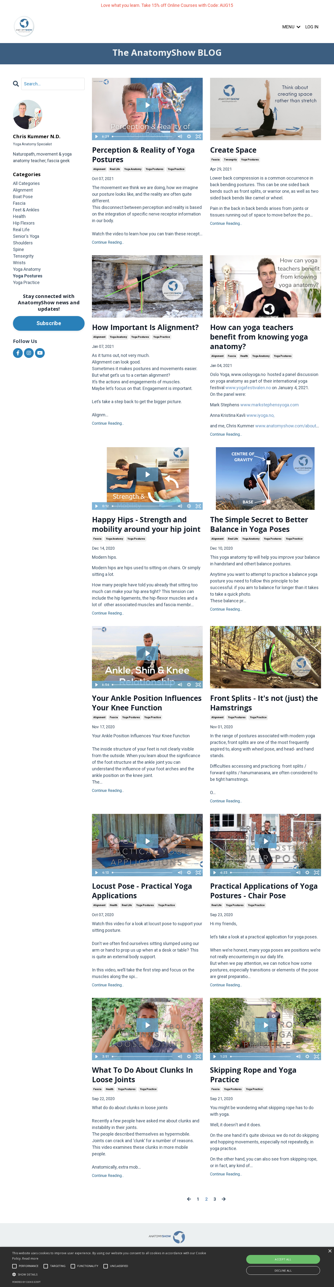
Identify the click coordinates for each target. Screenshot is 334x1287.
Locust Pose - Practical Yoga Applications (142, 890)
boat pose (23, 196)
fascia (216, 159)
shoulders (23, 242)
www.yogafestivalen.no (248, 387)
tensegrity (230, 159)
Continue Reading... (108, 242)
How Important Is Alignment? (145, 327)
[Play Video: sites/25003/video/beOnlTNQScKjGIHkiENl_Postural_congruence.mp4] (147, 105)
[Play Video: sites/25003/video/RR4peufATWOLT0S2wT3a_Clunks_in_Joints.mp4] (147, 1025)
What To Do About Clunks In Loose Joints (142, 1074)
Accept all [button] (283, 1259)
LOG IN (312, 26)
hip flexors (24, 223)
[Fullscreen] (198, 136)
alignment (99, 169)
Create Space (233, 150)
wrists (19, 262)
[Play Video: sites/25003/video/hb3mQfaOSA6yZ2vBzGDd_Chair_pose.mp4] (266, 841)
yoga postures (154, 169)
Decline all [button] (283, 1270)
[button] (112, 1274)
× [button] (330, 1251)
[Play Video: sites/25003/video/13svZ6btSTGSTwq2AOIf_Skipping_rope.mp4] (266, 1025)
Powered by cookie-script (26, 1282)
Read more (30, 1258)
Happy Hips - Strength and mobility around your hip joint (146, 524)
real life (115, 169)
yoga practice (176, 169)
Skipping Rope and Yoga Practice (253, 1074)
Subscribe (48, 323)
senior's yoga (26, 236)
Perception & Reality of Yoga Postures (143, 154)
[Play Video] (96, 136)
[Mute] (179, 136)
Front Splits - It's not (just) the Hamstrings (264, 702)
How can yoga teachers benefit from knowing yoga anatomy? (259, 336)
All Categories (26, 183)
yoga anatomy (132, 169)
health (244, 356)
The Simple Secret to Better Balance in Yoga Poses (259, 524)
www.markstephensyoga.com (269, 404)
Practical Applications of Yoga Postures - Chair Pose (264, 890)
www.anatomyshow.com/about (285, 425)
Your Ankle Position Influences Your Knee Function (147, 702)
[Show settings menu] (189, 136)
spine (18, 249)
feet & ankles (26, 209)
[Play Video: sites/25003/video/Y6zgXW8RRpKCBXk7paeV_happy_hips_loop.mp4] (147, 474)
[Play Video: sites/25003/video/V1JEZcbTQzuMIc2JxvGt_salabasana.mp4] (147, 841)
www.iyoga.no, (260, 415)
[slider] (142, 136)
